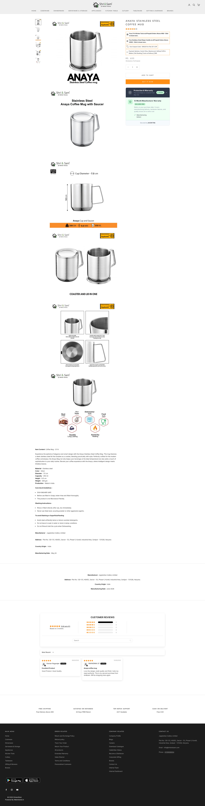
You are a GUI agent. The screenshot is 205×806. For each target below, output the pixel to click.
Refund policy (59, 739)
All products (59, 750)
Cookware (45, 11)
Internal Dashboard (115, 771)
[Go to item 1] (38, 22)
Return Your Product (62, 746)
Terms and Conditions (62, 761)
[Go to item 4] (38, 45)
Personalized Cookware (63, 764)
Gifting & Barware (154, 11)
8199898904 (169, 752)
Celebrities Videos (115, 750)
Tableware (137, 11)
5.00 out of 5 (65, 626)
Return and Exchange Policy (64, 736)
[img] (46, 660)
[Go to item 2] (38, 30)
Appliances (96, 11)
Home (34, 11)
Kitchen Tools (112, 11)
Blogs (111, 739)
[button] (130, 29)
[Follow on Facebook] (6, 790)
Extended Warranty (61, 753)
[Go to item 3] (38, 37)
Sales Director (59, 757)
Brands (170, 11)
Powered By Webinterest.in (14, 800)
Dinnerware (59, 11)
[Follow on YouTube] (17, 790)
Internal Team (114, 768)
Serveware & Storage (77, 11)
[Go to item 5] (38, 53)
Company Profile (115, 736)
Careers (112, 743)
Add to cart (148, 75)
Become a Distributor (116, 753)
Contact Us (113, 764)
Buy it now (147, 81)
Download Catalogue (116, 746)
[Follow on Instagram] (12, 790)
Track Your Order (61, 743)
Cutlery (125, 11)
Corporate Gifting (115, 757)
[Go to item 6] (38, 61)
